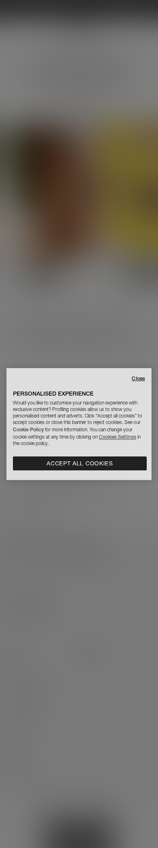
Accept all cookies (80, 463)
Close (138, 378)
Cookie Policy (28, 429)
